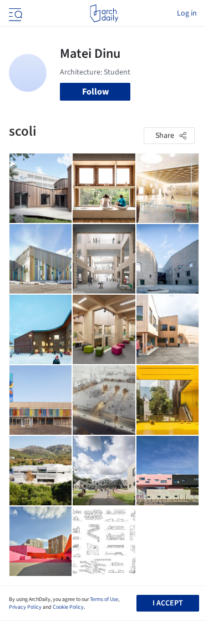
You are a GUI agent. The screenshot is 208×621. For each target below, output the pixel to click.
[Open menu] (14, 13)
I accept (168, 603)
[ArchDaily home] (104, 13)
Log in (187, 13)
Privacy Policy (25, 607)
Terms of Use (104, 599)
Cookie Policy (68, 607)
